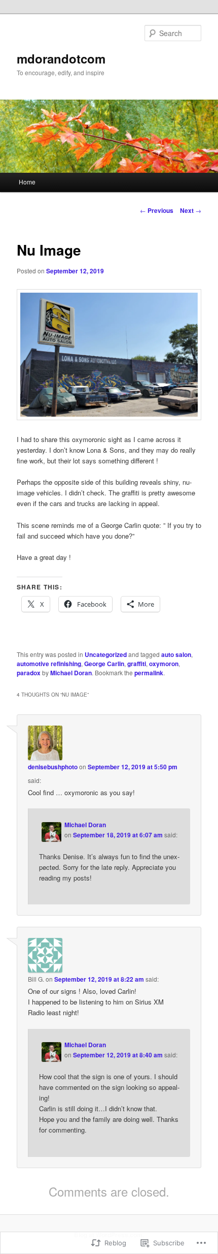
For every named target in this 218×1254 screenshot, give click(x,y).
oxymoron (163, 663)
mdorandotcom (61, 58)
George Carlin (104, 663)
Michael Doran (71, 672)
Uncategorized (106, 654)
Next (190, 210)
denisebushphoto (53, 766)
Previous (156, 210)
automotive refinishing (49, 663)
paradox (29, 672)
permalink (148, 672)
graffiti (136, 663)
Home (27, 181)
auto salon (176, 654)
